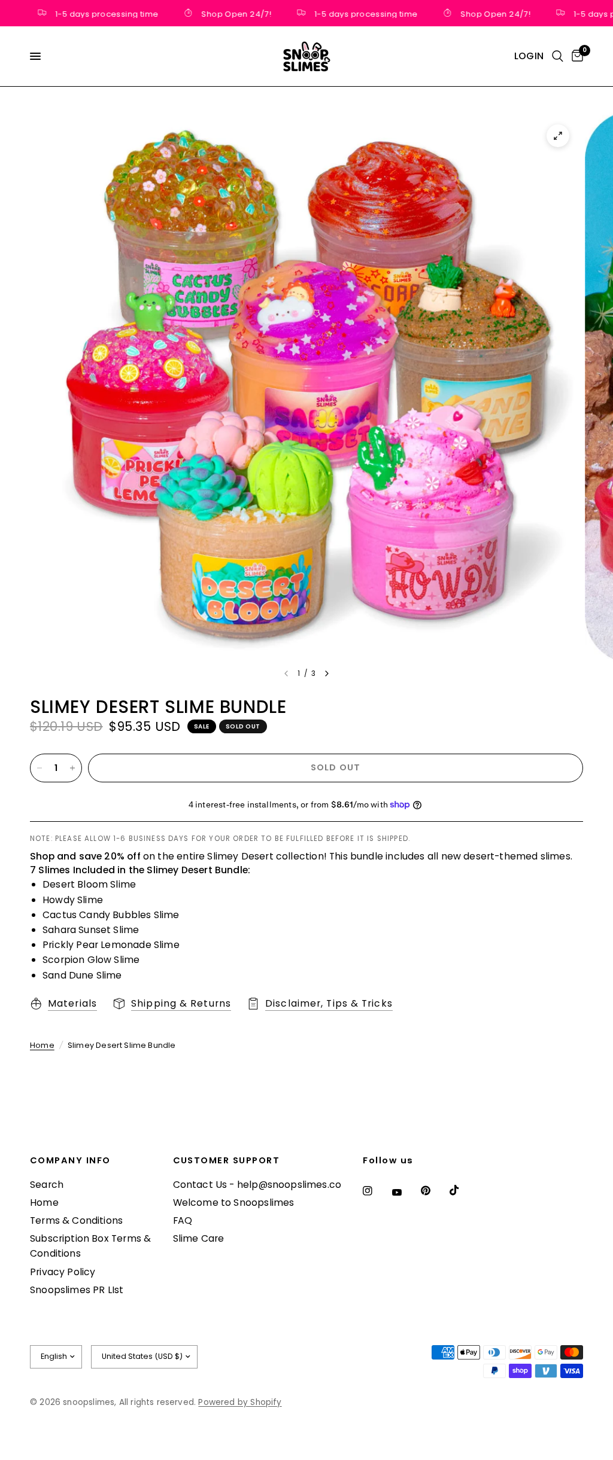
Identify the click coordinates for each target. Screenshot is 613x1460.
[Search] (558, 56)
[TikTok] (463, 1190)
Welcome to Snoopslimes (234, 1202)
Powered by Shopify (239, 1402)
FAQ (183, 1220)
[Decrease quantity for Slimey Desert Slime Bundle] (39, 768)
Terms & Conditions (76, 1220)
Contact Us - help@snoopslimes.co (257, 1184)
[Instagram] (376, 1191)
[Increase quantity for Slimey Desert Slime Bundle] (72, 768)
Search (46, 1184)
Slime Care (198, 1238)
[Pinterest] (434, 1190)
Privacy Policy (63, 1272)
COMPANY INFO (70, 1160)
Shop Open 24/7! (224, 13)
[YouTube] (405, 1192)
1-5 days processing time (94, 13)
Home (42, 1045)
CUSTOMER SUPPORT (226, 1160)
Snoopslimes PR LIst (76, 1290)
